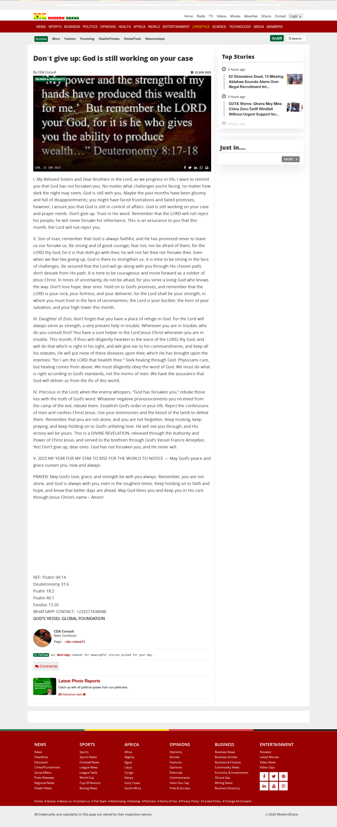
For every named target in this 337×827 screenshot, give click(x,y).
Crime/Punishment (47, 767)
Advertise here (72, 694)
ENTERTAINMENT (176, 26)
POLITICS (90, 26)
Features (176, 762)
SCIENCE (219, 26)
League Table (88, 772)
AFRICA (139, 26)
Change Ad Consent (237, 801)
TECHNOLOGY (240, 26)
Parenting (87, 39)
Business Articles (226, 757)
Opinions (176, 752)
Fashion (70, 39)
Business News (225, 752)
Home (188, 16)
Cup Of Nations (90, 783)
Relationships (155, 39)
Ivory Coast (132, 783)
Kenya (128, 778)
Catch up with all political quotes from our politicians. (93, 687)
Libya (128, 767)
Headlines (41, 757)
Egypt (128, 762)
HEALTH (125, 26)
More (56, 39)
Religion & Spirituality (50, 79)
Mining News (223, 783)
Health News (43, 788)
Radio (201, 16)
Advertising (118, 801)
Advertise (251, 16)
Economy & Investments (231, 772)
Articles (175, 757)
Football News (89, 762)
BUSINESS (72, 26)
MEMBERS (275, 26)
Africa (128, 752)
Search (296, 38)
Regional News (44, 783)
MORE (289, 159)
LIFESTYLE (201, 26)
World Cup (87, 778)
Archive (41, 39)
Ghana (266, 16)
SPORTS (54, 26)
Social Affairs (42, 772)
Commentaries (180, 778)
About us (65, 801)
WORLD (154, 26)
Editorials (176, 772)
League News (89, 767)
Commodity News (227, 767)
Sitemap (135, 801)
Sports (84, 752)
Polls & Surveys (180, 788)
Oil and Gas (222, 778)
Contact (280, 16)
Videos (222, 16)
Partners (150, 801)
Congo (128, 772)
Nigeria (129, 757)
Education (41, 762)
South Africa (132, 788)
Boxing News (88, 788)
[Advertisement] (122, 537)
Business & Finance (228, 762)
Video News (268, 762)
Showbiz (265, 752)
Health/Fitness (109, 39)
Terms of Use (168, 801)
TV (211, 16)
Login (294, 16)
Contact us (82, 801)
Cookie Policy (211, 801)
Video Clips (267, 767)
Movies (235, 16)
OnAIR (277, 38)
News (38, 752)
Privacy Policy (189, 801)
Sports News (88, 757)
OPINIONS (108, 26)
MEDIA (259, 26)
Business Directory (227, 788)
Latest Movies (269, 757)
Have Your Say (179, 783)
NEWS (41, 26)
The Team (100, 801)
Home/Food (132, 39)
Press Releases (44, 778)
